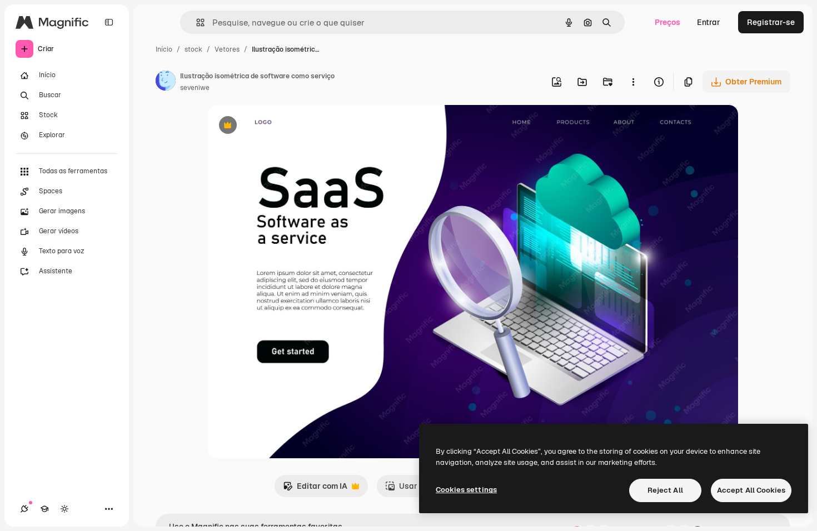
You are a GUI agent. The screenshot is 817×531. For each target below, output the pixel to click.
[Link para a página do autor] (166, 82)
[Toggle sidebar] (109, 22)
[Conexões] (24, 509)
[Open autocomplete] (196, 22)
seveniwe (195, 87)
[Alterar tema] (64, 509)
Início (164, 49)
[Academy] (44, 509)
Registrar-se (771, 22)
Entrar (708, 22)
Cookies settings (466, 489)
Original (279, 126)
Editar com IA (315, 489)
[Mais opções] (633, 82)
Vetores (227, 49)
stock (193, 49)
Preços (667, 22)
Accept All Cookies (751, 490)
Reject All (665, 490)
